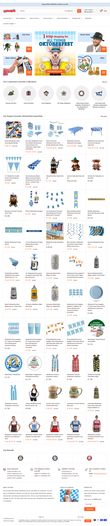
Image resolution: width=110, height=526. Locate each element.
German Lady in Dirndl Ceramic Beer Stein (52, 404)
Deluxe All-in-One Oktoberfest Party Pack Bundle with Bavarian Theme (54, 143)
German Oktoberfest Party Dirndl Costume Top (33, 404)
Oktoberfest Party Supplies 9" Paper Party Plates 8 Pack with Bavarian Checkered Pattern (96, 307)
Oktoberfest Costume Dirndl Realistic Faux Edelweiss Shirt (13, 436)
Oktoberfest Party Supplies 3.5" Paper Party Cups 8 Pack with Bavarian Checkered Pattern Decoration (34, 343)
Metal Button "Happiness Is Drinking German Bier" (34, 375)
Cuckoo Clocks (47, 18)
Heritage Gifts (76, 18)
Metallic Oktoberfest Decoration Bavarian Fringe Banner (96, 213)
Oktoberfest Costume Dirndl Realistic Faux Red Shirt (54, 435)
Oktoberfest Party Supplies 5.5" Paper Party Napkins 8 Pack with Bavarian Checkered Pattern (13, 342)
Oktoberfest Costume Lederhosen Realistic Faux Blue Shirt (75, 436)
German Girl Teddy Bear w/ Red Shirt (96, 177)
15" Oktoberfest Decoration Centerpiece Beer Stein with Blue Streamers (34, 275)
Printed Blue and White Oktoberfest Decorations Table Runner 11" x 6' (12, 275)
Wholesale (88, 18)
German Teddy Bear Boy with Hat (75, 177)
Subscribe (90, 509)
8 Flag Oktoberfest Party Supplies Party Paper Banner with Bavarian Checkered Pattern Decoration (75, 342)
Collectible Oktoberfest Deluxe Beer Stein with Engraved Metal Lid (94, 405)
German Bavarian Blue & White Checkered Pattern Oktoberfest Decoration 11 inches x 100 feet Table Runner (33, 180)
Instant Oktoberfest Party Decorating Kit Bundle (12, 142)
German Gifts (7, 18)
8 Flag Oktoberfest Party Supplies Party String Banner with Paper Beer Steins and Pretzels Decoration (54, 342)
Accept (88, 520)
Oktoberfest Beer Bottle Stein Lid (55, 177)
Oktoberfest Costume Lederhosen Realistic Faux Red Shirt (96, 436)
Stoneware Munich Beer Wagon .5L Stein (53, 274)
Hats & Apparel (20, 18)
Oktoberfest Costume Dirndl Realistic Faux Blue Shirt (34, 435)
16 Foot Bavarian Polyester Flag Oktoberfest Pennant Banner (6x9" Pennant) (54, 213)
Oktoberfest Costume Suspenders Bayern (52, 375)
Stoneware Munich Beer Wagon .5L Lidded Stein (53, 305)
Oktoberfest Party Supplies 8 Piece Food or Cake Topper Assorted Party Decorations (75, 275)
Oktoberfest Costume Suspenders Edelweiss (74, 375)
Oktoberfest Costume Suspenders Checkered (12, 404)
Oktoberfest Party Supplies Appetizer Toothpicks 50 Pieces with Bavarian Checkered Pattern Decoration (75, 308)
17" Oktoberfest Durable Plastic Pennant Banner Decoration (12, 178)
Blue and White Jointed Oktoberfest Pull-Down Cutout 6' (74, 213)
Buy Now (104, 116)
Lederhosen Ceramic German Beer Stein (75, 404)
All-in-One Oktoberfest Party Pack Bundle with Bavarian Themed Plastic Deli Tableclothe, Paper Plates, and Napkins (34, 145)
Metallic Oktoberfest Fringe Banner (13, 243)
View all (104, 82)
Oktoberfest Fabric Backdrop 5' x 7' (54, 243)
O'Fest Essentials (62, 18)
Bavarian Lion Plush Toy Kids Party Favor (13, 212)
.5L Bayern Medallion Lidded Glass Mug (34, 305)
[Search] (79, 11)
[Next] (106, 96)
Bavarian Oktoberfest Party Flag (96, 243)
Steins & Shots (34, 18)
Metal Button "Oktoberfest (12, 374)
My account (88, 12)
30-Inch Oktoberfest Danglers (34, 211)
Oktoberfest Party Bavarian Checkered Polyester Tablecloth (96, 143)
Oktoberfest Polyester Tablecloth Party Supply (74, 142)
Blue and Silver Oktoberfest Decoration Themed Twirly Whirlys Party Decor (75, 244)
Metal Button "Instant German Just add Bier (96, 340)
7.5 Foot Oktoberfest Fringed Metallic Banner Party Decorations (34, 244)
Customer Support (8, 23)
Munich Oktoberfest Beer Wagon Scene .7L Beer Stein (13, 305)
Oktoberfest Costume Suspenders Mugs (94, 375)
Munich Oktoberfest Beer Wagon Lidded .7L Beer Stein (96, 274)
